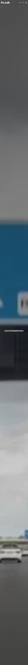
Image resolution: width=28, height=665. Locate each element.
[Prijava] (23, 2)
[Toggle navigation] (26, 2)
